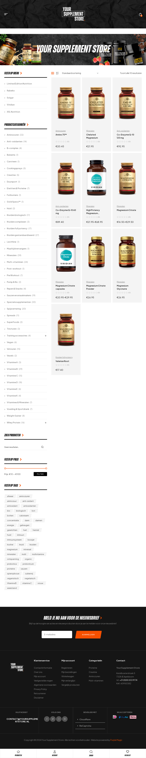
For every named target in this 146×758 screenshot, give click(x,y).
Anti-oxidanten (123, 131)
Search (43, 447)
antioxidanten (29, 506)
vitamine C (27, 583)
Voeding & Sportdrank (18, 409)
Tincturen (12, 328)
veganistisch (13, 578)
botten (10, 515)
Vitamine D (12, 382)
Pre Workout (13, 275)
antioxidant (12, 506)
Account (55, 755)
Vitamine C (12, 375)
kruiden (33, 544)
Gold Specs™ (14, 201)
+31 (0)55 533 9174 (128, 680)
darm (27, 520)
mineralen (11, 554)
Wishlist (128, 755)
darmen (38, 520)
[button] (90, 719)
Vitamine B (12, 369)
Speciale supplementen (19, 302)
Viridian (11, 104)
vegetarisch (30, 578)
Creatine (11, 175)
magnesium (12, 549)
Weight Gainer (14, 415)
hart (25, 530)
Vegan (10, 342)
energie (10, 525)
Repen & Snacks (15, 288)
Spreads (11, 315)
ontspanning (13, 559)
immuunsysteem (14, 540)
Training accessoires (17, 335)
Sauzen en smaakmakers (19, 295)
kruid (21, 544)
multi (24, 554)
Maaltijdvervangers (16, 248)
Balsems (11, 154)
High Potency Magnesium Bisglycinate (93, 213)
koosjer (31, 540)
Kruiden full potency (64, 357)
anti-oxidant (28, 501)
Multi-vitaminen (15, 262)
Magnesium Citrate (126, 210)
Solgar (10, 97)
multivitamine (38, 554)
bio (8, 511)
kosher (10, 544)
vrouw (40, 583)
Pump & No (12, 282)
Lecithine (11, 241)
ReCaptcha (85, 725)
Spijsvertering (14, 308)
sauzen (24, 569)
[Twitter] (53, 719)
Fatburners (12, 195)
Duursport (12, 181)
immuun (20, 535)
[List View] (57, 73)
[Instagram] (59, 719)
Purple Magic (116, 740)
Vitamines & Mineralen (18, 402)
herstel (36, 530)
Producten (18, 755)
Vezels (10, 355)
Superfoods (13, 322)
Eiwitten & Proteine (16, 188)
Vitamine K (12, 395)
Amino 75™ (61, 134)
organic (28, 559)
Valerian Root (62, 361)
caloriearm (24, 515)
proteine (11, 569)
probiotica (12, 564)
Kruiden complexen (16, 221)
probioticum (28, 564)
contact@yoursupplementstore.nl (22, 720)
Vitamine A (12, 362)
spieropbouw (13, 573)
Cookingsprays (14, 168)
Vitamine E (12, 389)
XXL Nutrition (13, 111)
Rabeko (11, 90)
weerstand (12, 588)
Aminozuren (61, 131)
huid (9, 535)
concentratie (13, 520)
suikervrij (29, 573)
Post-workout (14, 268)
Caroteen (12, 161)
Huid (9, 208)
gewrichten (12, 530)
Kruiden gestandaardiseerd (20, 235)
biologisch (21, 511)
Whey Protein (13, 422)
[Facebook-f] (47, 719)
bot (33, 511)
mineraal (27, 549)
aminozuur (12, 501)
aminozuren (24, 496)
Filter (40, 474)
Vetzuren (11, 349)
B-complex (12, 148)
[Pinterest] (65, 719)
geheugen (24, 525)
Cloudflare (85, 719)
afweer (10, 496)
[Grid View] (52, 73)
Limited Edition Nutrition (19, 83)
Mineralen (90, 131)
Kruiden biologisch (16, 215)
